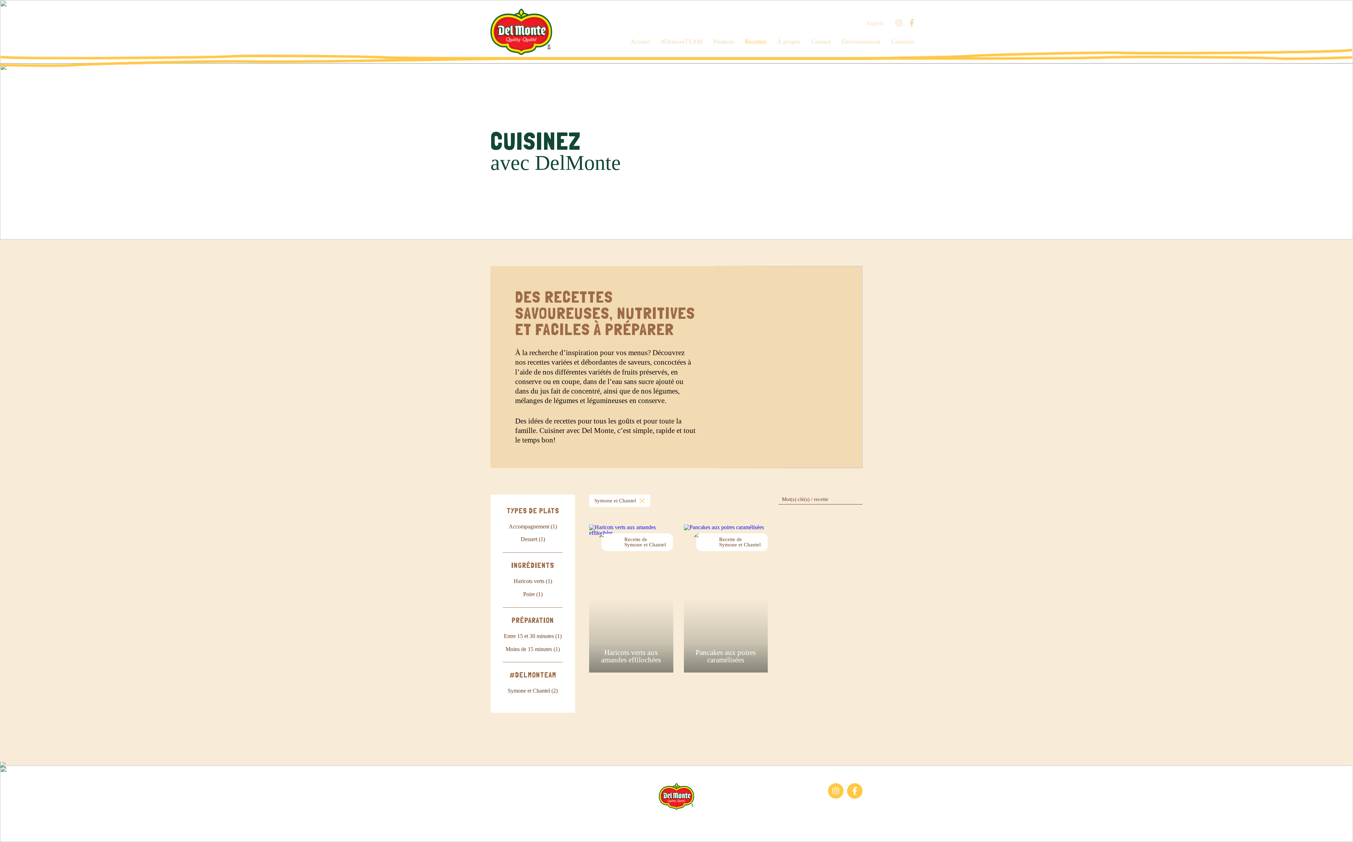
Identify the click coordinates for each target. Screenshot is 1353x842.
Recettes (755, 41)
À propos (789, 41)
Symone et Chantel (615, 500)
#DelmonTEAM (682, 41)
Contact (821, 41)
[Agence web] (11, 830)
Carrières (902, 41)
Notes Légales (693, 820)
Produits (723, 41)
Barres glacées (506, 787)
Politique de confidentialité (747, 820)
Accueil (640, 41)
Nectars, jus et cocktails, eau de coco (525, 801)
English (875, 23)
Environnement (861, 41)
